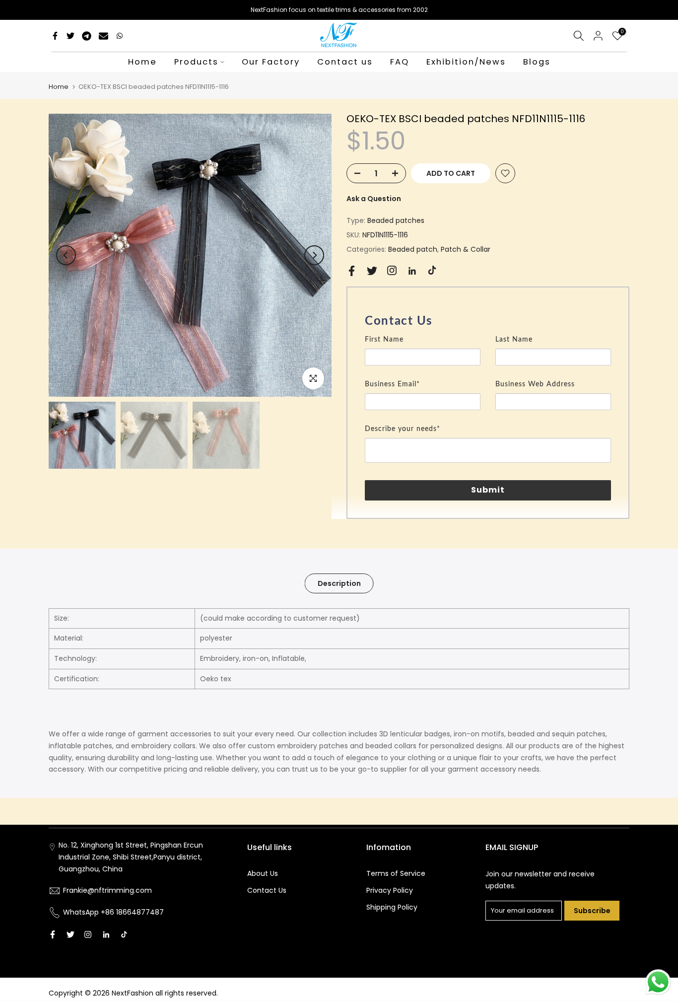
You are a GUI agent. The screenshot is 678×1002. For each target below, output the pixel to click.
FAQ (399, 62)
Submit (488, 490)
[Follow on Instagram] (392, 270)
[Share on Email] (103, 36)
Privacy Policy (389, 890)
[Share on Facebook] (55, 36)
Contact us (345, 62)
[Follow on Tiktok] (432, 270)
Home (142, 62)
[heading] (488, 321)
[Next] (314, 255)
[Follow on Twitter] (372, 271)
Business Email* (392, 384)
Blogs (536, 62)
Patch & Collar (465, 249)
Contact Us (266, 890)
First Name (384, 339)
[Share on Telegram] (86, 36)
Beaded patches (395, 220)
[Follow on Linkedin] (412, 271)
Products (196, 62)
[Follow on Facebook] (351, 271)
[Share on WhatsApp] (120, 36)
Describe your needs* (402, 429)
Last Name (514, 339)
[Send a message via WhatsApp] (658, 982)
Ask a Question (373, 199)
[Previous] (66, 255)
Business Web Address (535, 384)
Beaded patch (412, 249)
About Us (262, 873)
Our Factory (271, 62)
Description (339, 583)
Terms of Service (395, 873)
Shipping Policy (391, 907)
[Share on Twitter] (70, 36)
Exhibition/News (466, 62)
